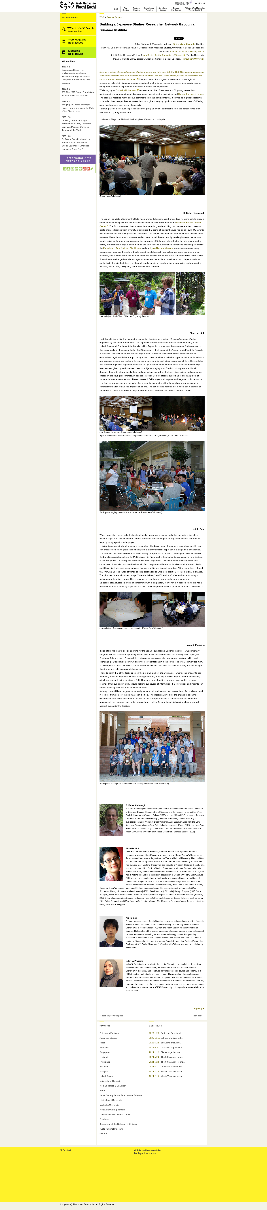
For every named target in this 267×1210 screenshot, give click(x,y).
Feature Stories (70, 17)
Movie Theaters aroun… (173, 1071)
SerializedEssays (163, 9)
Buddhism (104, 1119)
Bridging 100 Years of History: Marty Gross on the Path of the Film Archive (78, 106)
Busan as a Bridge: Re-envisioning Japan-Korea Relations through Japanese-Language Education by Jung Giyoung (76, 75)
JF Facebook (65, 1150)
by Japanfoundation (145, 1153)
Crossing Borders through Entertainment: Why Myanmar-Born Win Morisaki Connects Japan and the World (77, 123)
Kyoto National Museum (161, 248)
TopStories (126, 9)
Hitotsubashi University (193, 59)
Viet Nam (104, 1066)
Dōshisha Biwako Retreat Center (115, 1114)
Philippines (105, 1062)
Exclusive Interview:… (171, 1042)
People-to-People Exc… (172, 1066)
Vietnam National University (113, 1086)
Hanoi (102, 1090)
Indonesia (104, 1047)
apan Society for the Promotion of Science (162, 55)
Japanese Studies (108, 1038)
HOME (115, 9)
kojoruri (103, 1133)
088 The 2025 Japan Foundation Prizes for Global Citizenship (78, 92)
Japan (103, 1042)
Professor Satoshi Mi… (172, 1033)
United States (106, 1076)
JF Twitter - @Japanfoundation (147, 1150)
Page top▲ (199, 1008)
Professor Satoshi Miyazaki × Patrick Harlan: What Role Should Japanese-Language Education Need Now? (76, 142)
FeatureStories (136, 9)
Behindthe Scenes (176, 9)
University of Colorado (184, 44)
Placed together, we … (172, 1052)
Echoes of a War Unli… (172, 1038)
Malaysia (104, 1071)
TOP (102, 17)
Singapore (105, 1052)
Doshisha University (109, 1105)
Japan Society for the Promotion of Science (121, 1095)
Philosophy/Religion (109, 1033)
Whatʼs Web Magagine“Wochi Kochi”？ (195, 9)
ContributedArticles (149, 9)
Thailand (104, 1057)
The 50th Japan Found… (173, 1057)
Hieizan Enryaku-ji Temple (191, 94)
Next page (198, 1015)
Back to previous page (112, 1015)
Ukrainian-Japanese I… (172, 1047)
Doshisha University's (126, 90)
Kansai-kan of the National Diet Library (122, 248)
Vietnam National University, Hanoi (187, 51)
